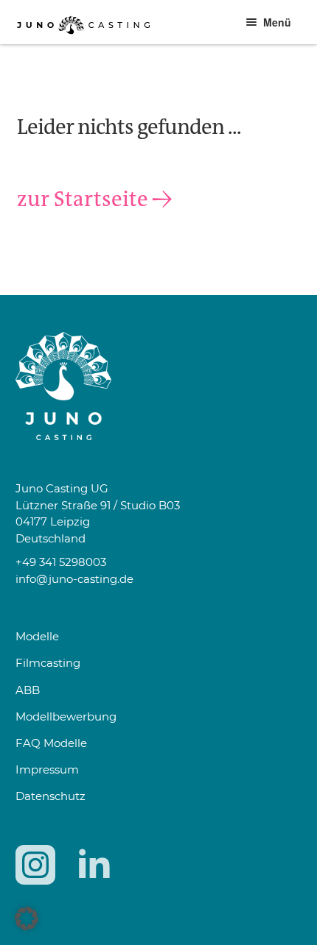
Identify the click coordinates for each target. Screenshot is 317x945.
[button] (26, 918)
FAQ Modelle (51, 743)
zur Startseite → (94, 199)
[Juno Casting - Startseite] (158, 386)
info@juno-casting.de (74, 579)
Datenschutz (50, 796)
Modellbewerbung (65, 716)
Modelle (37, 636)
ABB (27, 690)
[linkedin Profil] (94, 865)
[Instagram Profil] (35, 865)
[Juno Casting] (83, 39)
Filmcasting (47, 663)
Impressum (47, 769)
